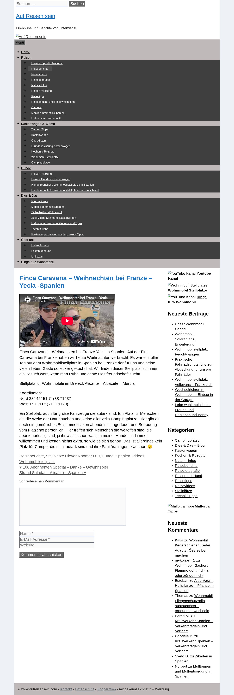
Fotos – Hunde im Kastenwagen (50, 179)
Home (25, 52)
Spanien (123, 456)
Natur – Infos (39, 85)
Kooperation (106, 689)
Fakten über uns (41, 250)
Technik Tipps (39, 129)
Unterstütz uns (40, 245)
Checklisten (38, 140)
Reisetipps (37, 96)
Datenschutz (84, 689)
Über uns (28, 240)
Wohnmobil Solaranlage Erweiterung (185, 339)
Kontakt (66, 689)
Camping (36, 107)
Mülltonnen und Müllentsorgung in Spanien (193, 671)
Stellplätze (55, 456)
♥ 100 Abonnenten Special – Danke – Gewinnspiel (63, 467)
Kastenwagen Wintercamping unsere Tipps (57, 234)
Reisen (26, 57)
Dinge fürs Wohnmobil (37, 262)
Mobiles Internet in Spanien (48, 113)
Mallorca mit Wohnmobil (46, 118)
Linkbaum (37, 256)
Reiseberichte (39, 68)
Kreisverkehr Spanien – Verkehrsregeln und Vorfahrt (194, 626)
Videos (138, 456)
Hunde (26, 168)
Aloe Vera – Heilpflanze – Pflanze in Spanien (194, 586)
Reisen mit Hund (41, 90)
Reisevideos (39, 74)
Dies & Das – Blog (190, 445)
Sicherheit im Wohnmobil (46, 212)
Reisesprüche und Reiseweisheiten (53, 101)
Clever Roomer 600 (82, 456)
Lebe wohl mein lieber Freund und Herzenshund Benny (193, 410)
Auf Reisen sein (35, 16)
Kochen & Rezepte (42, 151)
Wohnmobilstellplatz (37, 461)
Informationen (39, 201)
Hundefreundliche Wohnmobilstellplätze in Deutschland (65, 190)
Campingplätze (40, 162)
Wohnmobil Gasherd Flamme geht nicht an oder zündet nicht (193, 570)
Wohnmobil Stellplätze (45, 157)
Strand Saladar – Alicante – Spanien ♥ (52, 472)
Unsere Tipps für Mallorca (47, 63)
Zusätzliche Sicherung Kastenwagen (53, 217)
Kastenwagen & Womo (38, 124)
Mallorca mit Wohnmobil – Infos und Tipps (56, 223)
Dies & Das (29, 195)
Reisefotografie (40, 79)
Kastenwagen (39, 134)
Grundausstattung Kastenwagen (50, 146)
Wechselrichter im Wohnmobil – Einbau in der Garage (194, 395)
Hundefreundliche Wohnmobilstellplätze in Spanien (62, 184)
